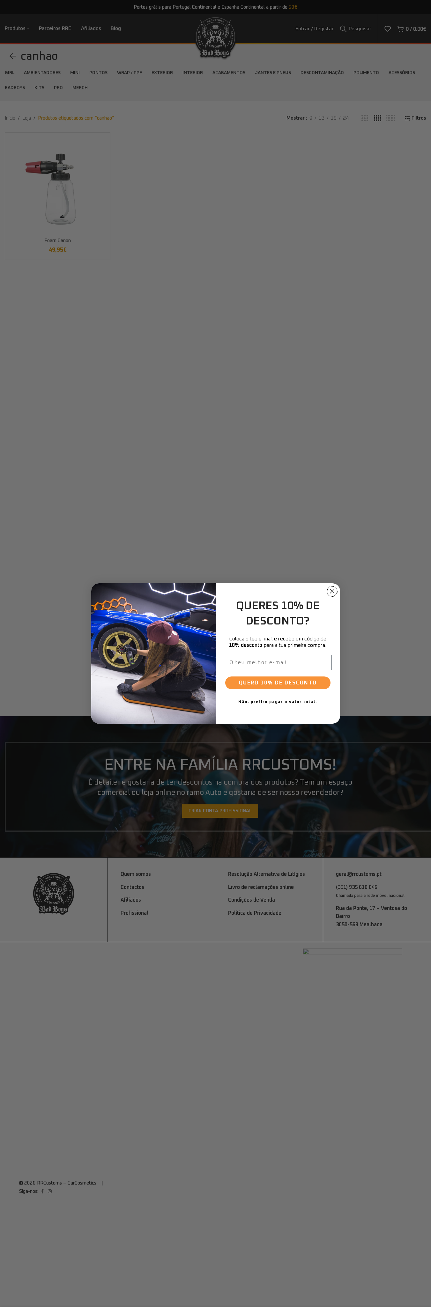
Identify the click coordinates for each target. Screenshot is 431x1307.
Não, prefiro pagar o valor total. (277, 702)
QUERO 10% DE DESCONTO (278, 682)
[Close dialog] (332, 591)
